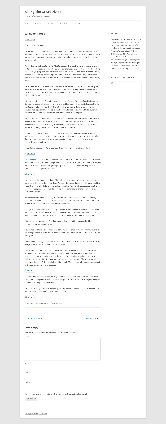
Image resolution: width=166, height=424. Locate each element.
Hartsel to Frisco (93, 318)
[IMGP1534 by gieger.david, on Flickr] (30, 297)
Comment (29, 336)
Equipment (64, 23)
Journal (45, 303)
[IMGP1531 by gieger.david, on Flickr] (30, 154)
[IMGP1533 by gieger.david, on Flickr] (30, 271)
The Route (38, 23)
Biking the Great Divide (43, 12)
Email (27, 373)
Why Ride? (50, 23)
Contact (76, 23)
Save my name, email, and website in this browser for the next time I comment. (56, 394)
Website (28, 382)
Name (28, 363)
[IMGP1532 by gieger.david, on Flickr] (30, 174)
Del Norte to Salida (33, 318)
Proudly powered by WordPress (36, 414)
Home (27, 23)
